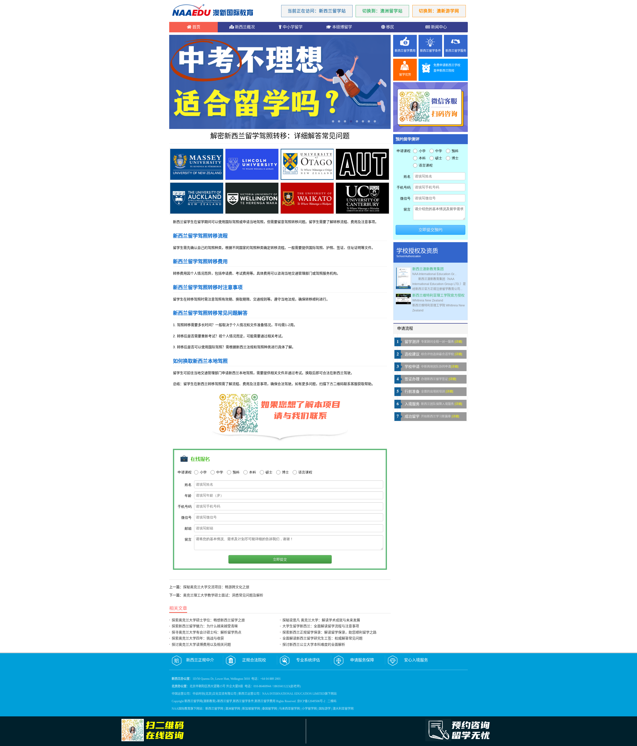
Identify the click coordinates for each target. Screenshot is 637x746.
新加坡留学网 (251, 708)
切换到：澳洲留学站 (382, 11)
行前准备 (412, 392)
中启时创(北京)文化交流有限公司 (214, 693)
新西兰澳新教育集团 (428, 269)
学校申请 (412, 367)
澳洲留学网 (232, 708)
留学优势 (405, 74)
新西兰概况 (244, 27)
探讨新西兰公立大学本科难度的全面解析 (313, 644)
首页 (195, 27)
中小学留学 (292, 27)
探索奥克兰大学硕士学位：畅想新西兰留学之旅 (208, 620)
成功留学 (412, 416)
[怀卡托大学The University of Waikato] (307, 198)
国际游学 (325, 708)
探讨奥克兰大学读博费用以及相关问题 (201, 644)
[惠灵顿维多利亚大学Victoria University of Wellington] (251, 198)
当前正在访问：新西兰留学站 (317, 11)
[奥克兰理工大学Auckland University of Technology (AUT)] (362, 164)
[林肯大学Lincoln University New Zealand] (251, 164)
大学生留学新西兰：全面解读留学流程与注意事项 (320, 626)
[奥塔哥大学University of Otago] (307, 164)
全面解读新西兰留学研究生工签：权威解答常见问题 (322, 638)
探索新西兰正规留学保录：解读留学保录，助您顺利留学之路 (329, 632)
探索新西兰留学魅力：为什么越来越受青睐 (205, 626)
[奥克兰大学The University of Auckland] (196, 198)
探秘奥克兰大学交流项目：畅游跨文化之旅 (216, 587)
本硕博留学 (341, 27)
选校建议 (412, 354)
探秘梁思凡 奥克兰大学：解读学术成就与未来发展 (321, 620)
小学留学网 (309, 708)
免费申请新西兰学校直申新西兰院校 (446, 67)
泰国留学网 (269, 708)
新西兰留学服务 (455, 51)
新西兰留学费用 (405, 51)
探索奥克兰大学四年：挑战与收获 (198, 638)
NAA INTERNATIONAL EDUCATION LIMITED (293, 693)
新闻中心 (438, 27)
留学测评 (412, 342)
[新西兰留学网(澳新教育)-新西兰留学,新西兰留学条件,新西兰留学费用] (212, 10)
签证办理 (412, 379)
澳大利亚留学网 (343, 708)
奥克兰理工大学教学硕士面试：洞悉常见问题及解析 (223, 595)
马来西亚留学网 (289, 708)
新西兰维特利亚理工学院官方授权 (438, 295)
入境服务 (412, 404)
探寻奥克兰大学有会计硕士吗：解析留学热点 (206, 632)
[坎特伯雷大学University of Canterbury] (362, 198)
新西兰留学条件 (430, 51)
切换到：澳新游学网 (439, 11)
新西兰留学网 (214, 708)
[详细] (458, 342)
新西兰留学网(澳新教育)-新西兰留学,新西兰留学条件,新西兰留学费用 (229, 701)
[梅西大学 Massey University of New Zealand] (196, 164)
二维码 (331, 701)
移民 (389, 27)
